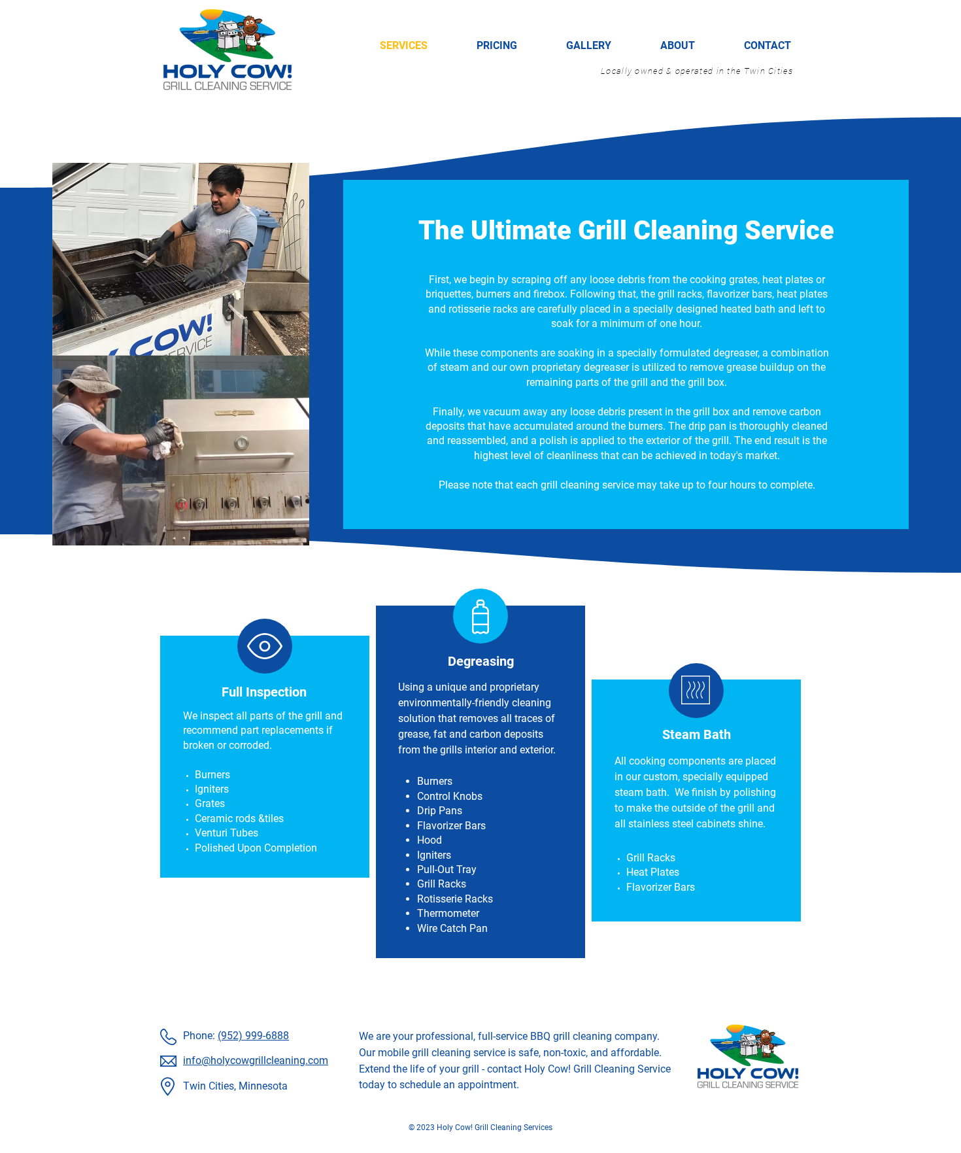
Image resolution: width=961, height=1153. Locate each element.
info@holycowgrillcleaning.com (255, 1060)
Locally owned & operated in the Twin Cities (697, 71)
